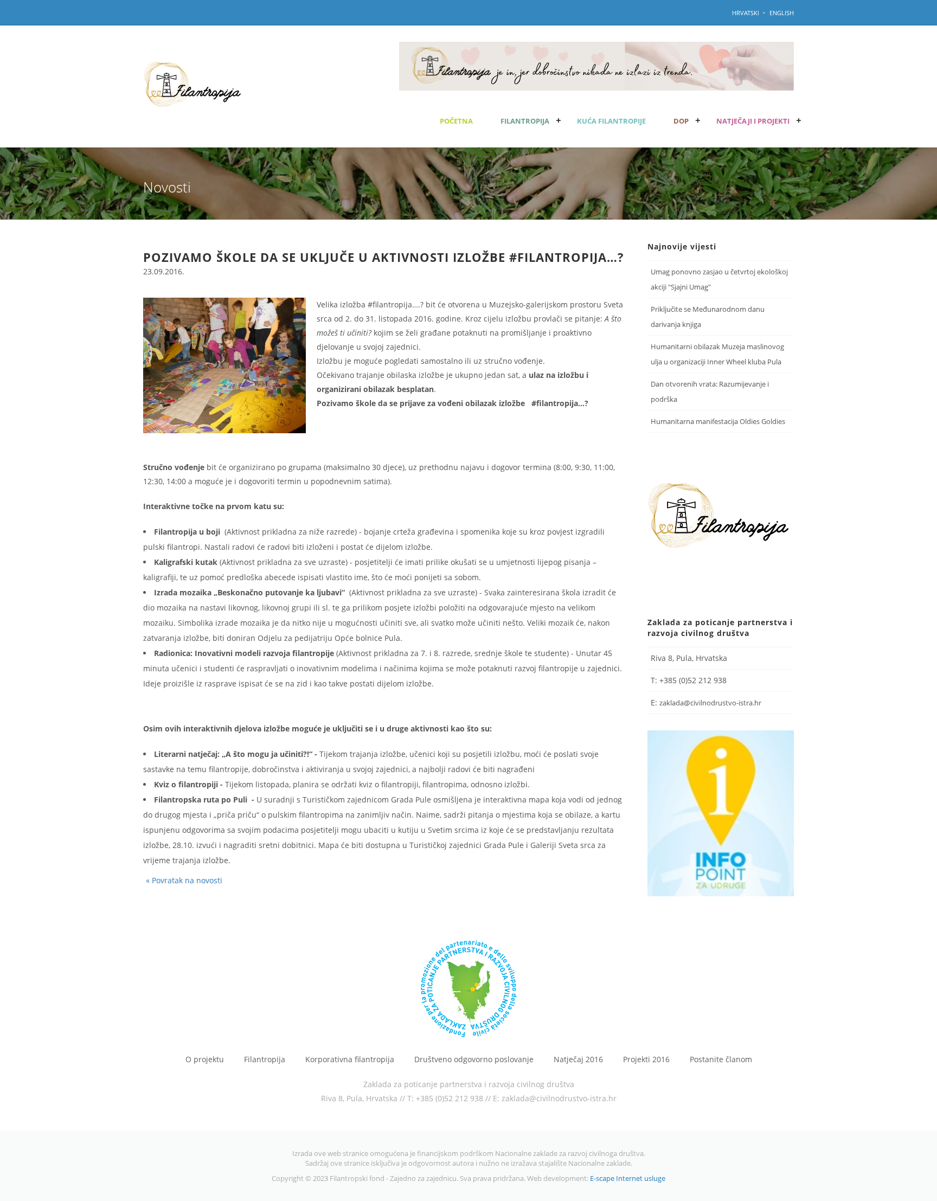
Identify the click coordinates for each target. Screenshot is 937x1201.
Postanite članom (721, 1059)
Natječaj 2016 (578, 1059)
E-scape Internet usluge (627, 1178)
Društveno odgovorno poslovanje (474, 1059)
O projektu (204, 1059)
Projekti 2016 (646, 1059)
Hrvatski (745, 13)
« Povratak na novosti (184, 880)
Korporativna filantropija (349, 1059)
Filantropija (264, 1059)
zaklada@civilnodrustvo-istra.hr (710, 703)
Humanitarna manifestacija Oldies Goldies (718, 421)
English (781, 13)
